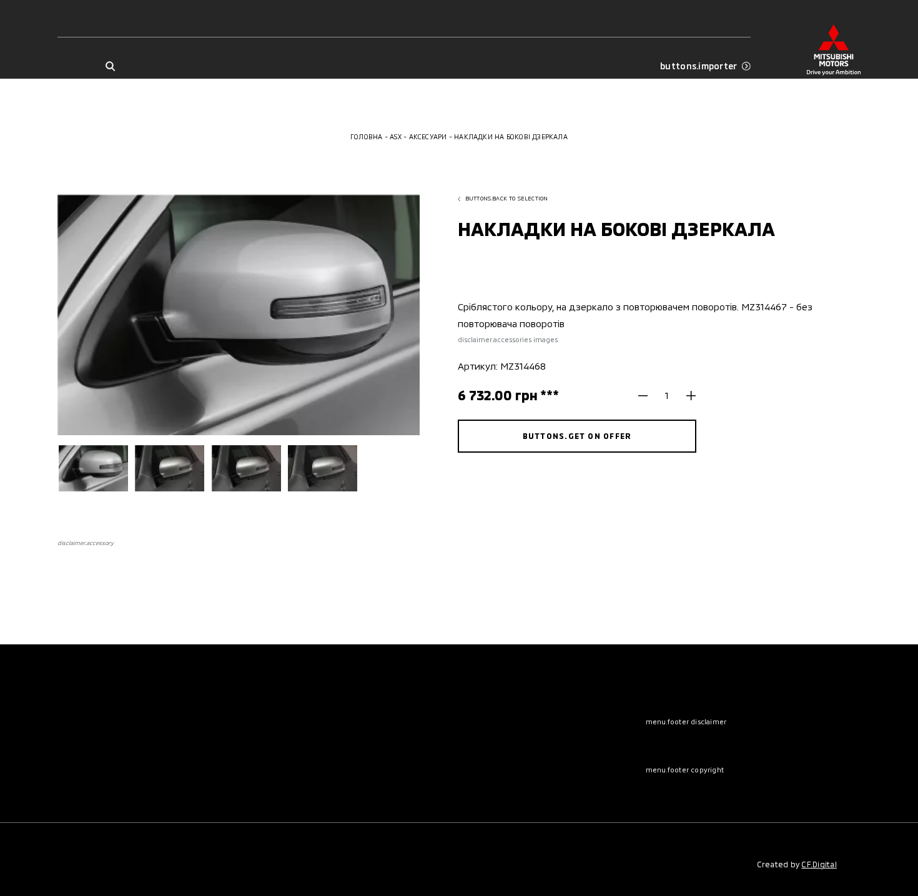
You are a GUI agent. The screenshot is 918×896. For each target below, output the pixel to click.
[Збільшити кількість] (686, 395)
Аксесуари (428, 136)
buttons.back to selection (506, 198)
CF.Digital (818, 864)
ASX (396, 136)
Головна (366, 136)
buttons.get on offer (577, 435)
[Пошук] (110, 66)
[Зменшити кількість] (648, 395)
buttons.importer (698, 66)
